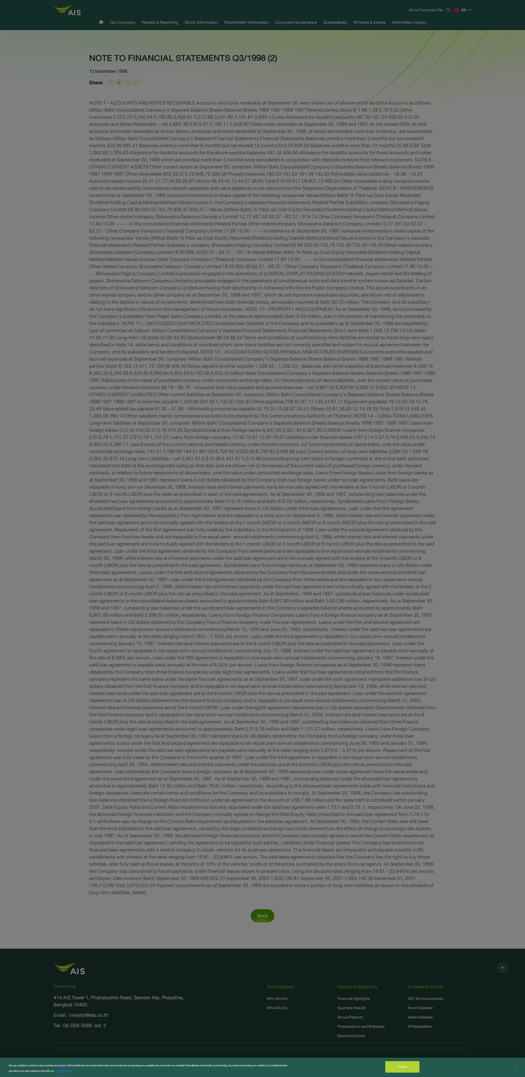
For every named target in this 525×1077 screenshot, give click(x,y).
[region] (262, 1067)
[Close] (516, 1067)
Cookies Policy (64, 1071)
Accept (402, 1066)
